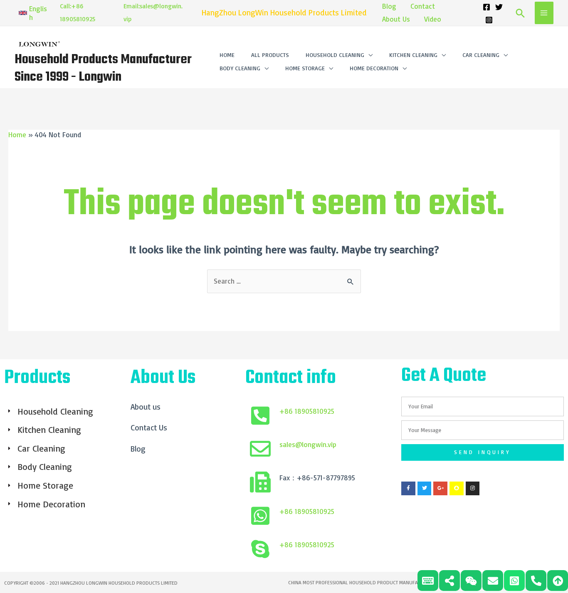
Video (432, 19)
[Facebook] (486, 7)
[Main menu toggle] (544, 13)
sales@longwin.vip (307, 444)
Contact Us (149, 427)
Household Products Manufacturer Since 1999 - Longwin (103, 68)
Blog (389, 6)
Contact (422, 6)
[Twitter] (499, 7)
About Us (396, 19)
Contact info (290, 378)
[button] (33, 13)
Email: (131, 6)
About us (146, 407)
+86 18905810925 (306, 411)
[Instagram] (489, 20)
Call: (65, 6)
